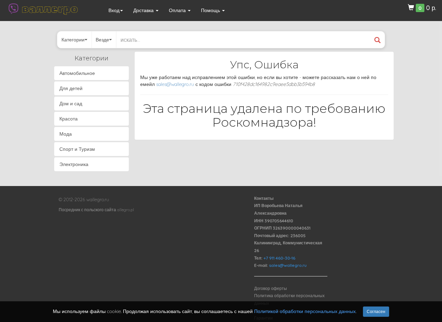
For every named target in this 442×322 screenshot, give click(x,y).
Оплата (178, 10)
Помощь (211, 10)
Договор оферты (270, 288)
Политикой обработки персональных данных (305, 311)
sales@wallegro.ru (175, 84)
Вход (113, 10)
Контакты (263, 198)
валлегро (50, 8)
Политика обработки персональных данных (289, 299)
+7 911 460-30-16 (279, 258)
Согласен (376, 311)
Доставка (144, 10)
